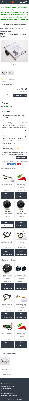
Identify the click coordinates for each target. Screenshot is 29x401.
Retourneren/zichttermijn (7, 391)
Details (7, 193)
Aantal (8, 94)
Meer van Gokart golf (6, 161)
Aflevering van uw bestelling (7, 386)
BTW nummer (4, 395)
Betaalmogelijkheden (6, 388)
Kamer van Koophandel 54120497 (8, 393)
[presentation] (3, 55)
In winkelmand (7, 197)
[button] (14, 64)
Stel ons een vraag (5, 383)
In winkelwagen (20, 95)
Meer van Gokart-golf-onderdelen (20, 161)
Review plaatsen (20, 157)
